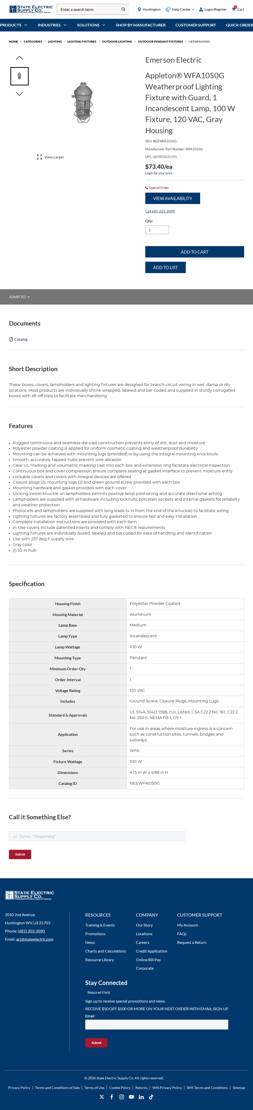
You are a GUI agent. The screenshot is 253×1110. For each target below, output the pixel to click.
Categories (33, 41)
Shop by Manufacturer (141, 25)
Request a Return (192, 942)
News (90, 942)
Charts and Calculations (105, 951)
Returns (141, 1087)
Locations (144, 933)
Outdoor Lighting (117, 41)
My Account (187, 925)
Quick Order (239, 25)
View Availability (172, 198)
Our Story (144, 925)
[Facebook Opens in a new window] (111, 1097)
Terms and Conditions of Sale (57, 1087)
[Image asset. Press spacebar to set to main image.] (19, 76)
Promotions (95, 933)
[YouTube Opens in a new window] (131, 1097)
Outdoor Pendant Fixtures (160, 41)
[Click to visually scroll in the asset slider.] (19, 58)
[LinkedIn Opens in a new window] (141, 1097)
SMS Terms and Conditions (207, 1087)
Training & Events (100, 925)
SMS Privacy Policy (167, 1087)
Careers (142, 942)
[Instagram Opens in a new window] (121, 1097)
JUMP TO (17, 296)
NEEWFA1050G (199, 41)
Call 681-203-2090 (160, 211)
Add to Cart (195, 252)
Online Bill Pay (148, 959)
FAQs (182, 933)
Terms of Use (94, 1087)
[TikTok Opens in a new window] (151, 1097)
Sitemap (239, 1087)
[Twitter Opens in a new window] (101, 1097)
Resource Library (99, 959)
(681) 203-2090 (31, 931)
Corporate (145, 968)
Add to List (165, 267)
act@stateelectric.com (34, 939)
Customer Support (195, 25)
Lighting (55, 41)
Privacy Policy (19, 1087)
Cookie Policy (119, 1087)
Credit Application (151, 951)
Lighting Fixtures (81, 41)
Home (13, 41)
